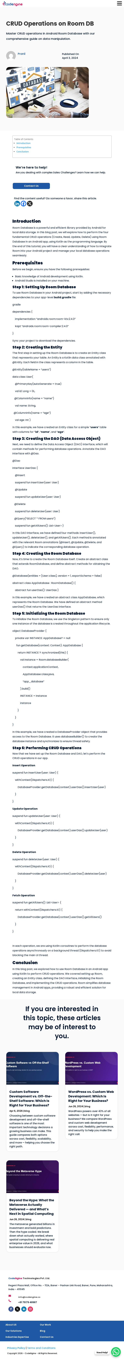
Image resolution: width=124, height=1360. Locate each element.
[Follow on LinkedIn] (23, 1309)
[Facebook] (23, 203)
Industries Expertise (17, 1337)
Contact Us (31, 186)
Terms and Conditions (41, 1348)
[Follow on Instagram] (30, 1309)
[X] (30, 203)
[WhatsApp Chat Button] (116, 1352)
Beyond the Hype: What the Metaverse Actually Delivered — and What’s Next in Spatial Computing (31, 1207)
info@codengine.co (29, 1297)
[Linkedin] (17, 203)
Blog (42, 1330)
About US (10, 1324)
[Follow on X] (17, 1309)
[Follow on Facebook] (11, 1309)
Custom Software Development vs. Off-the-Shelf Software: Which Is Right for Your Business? (30, 1098)
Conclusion (22, 151)
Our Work (45, 1324)
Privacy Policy (16, 1348)
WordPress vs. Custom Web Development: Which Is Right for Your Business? (91, 1096)
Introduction (23, 143)
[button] (119, 3)
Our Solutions (13, 1330)
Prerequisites (23, 147)
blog (27, 1111)
